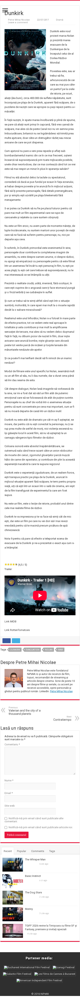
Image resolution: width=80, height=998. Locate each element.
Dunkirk (15, 649)
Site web (10, 805)
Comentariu (12, 744)
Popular (21, 851)
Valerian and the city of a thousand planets (25, 710)
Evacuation (32, 649)
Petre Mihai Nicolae (19, 20)
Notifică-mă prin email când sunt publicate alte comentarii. (34, 820)
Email (9, 793)
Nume (9, 780)
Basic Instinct (33, 875)
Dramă (59, 20)
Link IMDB (10, 621)
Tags (52, 851)
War (60, 649)
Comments (37, 851)
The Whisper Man (35, 859)
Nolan (49, 649)
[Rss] (40, 989)
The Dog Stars (33, 892)
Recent (8, 851)
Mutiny (29, 908)
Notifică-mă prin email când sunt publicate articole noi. (41, 827)
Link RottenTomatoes (17, 630)
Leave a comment (18, 22)
